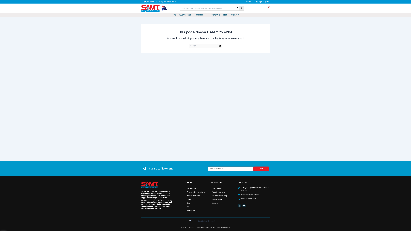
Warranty (215, 203)
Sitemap (227, 227)
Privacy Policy (216, 188)
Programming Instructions (196, 192)
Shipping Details (217, 199)
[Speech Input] (237, 8)
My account (191, 210)
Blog (188, 203)
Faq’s (188, 206)
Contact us (190, 199)
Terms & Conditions (218, 192)
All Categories (191, 188)
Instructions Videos (193, 196)
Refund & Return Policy (219, 196)
